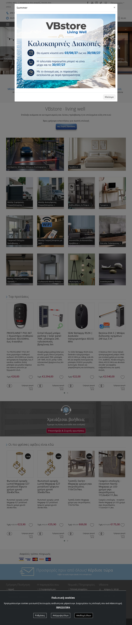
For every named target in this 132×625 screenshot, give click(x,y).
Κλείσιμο (109, 97)
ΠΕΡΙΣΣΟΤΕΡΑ (63, 607)
